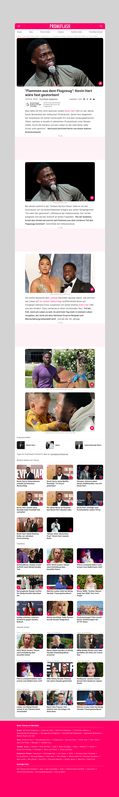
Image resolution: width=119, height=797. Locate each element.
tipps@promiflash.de (59, 454)
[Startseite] (60, 26)
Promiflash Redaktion (49, 99)
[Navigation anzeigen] (18, 26)
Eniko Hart (84, 305)
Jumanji (53, 298)
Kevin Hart (70, 111)
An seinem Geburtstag (50, 301)
